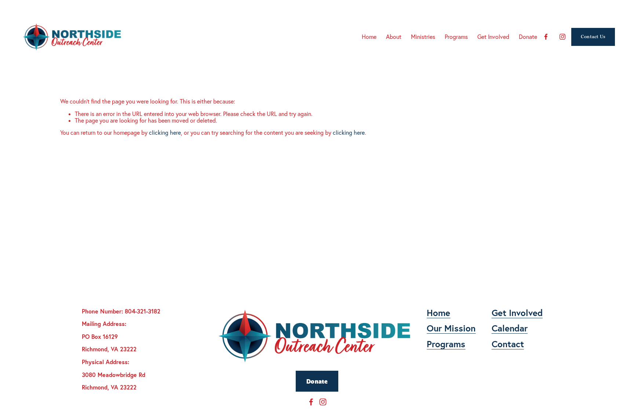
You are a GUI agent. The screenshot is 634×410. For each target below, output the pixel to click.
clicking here (165, 132)
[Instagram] (562, 36)
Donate (317, 381)
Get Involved (493, 36)
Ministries (423, 36)
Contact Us (593, 36)
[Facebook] (546, 36)
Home (369, 36)
